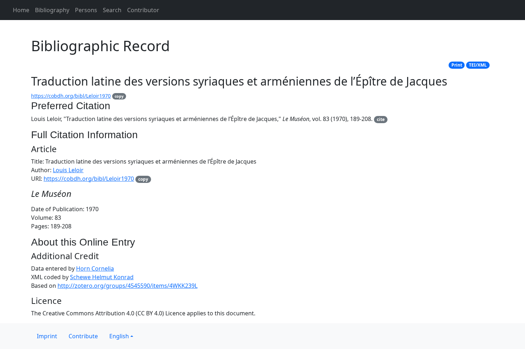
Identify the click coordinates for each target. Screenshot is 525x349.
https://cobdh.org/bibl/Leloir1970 (71, 95)
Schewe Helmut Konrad (102, 277)
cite (381, 119)
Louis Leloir (68, 170)
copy (119, 96)
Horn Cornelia (95, 268)
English (119, 336)
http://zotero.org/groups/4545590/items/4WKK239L (128, 286)
